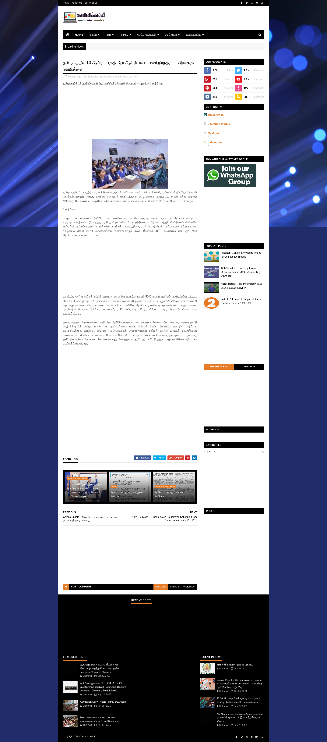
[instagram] (257, 3)
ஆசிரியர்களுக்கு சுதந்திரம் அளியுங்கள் (169, 494)
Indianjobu (215, 142)
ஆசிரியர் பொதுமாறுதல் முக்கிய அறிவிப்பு (128, 494)
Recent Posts (218, 367)
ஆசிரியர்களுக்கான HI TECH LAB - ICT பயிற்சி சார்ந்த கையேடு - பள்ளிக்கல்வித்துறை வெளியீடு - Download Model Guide (103, 687)
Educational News (77, 478)
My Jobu (213, 132)
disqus (174, 586)
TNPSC (124, 34)
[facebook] (242, 3)
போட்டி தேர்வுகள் (146, 34)
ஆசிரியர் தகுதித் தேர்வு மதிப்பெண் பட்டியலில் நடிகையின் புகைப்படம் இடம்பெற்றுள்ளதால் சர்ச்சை (240, 717)
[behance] (262, 3)
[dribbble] (252, 3)
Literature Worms (219, 123)
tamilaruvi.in (216, 114)
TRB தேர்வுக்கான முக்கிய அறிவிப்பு (235, 664)
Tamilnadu (120, 76)
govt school (106, 76)
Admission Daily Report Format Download (103, 701)
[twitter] (247, 3)
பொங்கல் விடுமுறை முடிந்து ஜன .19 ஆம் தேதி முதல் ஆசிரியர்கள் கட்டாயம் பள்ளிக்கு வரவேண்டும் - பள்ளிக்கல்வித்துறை (87, 490)
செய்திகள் (171, 34)
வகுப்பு (93, 34)
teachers (132, 76)
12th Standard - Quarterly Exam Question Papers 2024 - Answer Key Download (241, 272)
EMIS (114, 486)
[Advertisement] (195, 23)
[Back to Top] (262, 737)
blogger (161, 586)
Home (66, 3)
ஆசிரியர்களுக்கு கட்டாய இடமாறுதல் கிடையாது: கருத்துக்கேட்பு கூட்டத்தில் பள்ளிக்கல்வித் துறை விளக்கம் (99, 668)
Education (92, 76)
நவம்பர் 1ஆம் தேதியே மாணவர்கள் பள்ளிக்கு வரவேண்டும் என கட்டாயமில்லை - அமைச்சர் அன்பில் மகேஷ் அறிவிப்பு (239, 684)
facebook (189, 586)
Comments (249, 367)
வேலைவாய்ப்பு (193, 34)
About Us (77, 3)
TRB (108, 34)
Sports (211, 452)
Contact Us (91, 3)
